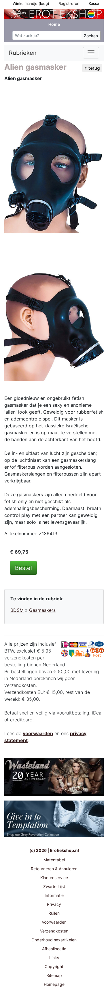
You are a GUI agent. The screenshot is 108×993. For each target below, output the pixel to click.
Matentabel (54, 859)
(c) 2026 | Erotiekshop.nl (54, 850)
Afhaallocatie (54, 948)
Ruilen (54, 913)
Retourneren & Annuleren (54, 868)
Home (54, 24)
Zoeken (91, 35)
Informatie (54, 895)
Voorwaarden (54, 922)
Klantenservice (54, 877)
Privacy (54, 904)
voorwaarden (38, 733)
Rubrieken (23, 52)
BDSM (17, 610)
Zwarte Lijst (54, 886)
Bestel (23, 567)
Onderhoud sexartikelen (54, 939)
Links (54, 957)
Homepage (54, 984)
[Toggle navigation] (91, 53)
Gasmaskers (42, 610)
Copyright (54, 966)
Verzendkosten (54, 930)
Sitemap (54, 975)
